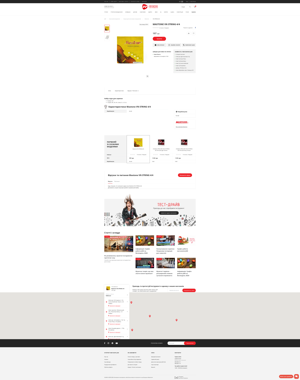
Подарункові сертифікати (110, 364)
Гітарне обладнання (116, 12)
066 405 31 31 (178, 363)
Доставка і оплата (123, 1)
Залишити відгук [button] (185, 175)
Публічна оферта (108, 367)
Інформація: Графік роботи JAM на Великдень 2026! (143, 251)
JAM (105, 19)
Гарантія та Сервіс (135, 1)
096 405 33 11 (178, 362)
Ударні (150, 12)
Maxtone (147, 19)
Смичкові (142, 12)
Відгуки (110, 181)
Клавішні (127, 12)
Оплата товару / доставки (134, 356)
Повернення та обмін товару (134, 362)
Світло (166, 12)
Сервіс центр (114, 1)
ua (182, 1)
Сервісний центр (155, 359)
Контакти (144, 1)
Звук (156, 12)
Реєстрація (193, 1)
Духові (135, 12)
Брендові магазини (155, 356)
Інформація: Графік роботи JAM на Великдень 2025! (184, 273)
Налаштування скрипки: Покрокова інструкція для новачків (165, 251)
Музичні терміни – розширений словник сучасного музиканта (164, 273)
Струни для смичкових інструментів (132, 19)
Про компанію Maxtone (181, 126)
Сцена (172, 12)
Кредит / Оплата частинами (134, 367)
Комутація (180, 12)
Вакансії (153, 367)
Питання (117, 181)
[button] (147, 76)
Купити (159, 39)
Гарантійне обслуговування (134, 359)
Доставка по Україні (132, 364)
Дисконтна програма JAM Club (158, 362)
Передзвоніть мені (189, 290)
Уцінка (194, 12)
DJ (160, 12)
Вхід (187, 1)
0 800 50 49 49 (108, 6)
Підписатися (189, 343)
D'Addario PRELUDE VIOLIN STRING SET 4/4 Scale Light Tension (161, 149)
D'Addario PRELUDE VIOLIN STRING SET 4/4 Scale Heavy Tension (184, 149)
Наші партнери (155, 364)
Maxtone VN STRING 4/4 (138, 149)
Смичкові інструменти (114, 19)
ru (179, 1)
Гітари (106, 12)
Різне (187, 12)
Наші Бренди (107, 362)
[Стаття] (118, 244)
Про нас (106, 1)
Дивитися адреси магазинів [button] (168, 213)
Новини (106, 359)
